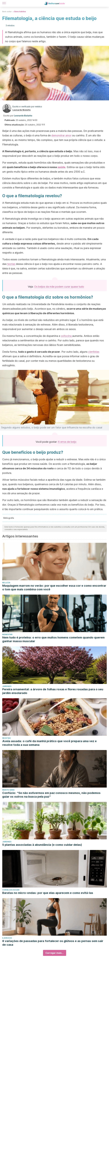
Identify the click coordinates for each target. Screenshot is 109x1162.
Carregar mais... (54, 952)
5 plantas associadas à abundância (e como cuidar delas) (42, 844)
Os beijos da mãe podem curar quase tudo (59, 286)
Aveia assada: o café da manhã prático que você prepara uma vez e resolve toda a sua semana (49, 742)
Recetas (6, 738)
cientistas (93, 351)
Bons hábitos (20, 11)
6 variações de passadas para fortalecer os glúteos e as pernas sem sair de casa (52, 942)
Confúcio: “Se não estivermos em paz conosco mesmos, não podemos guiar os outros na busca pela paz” (51, 794)
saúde (61, 167)
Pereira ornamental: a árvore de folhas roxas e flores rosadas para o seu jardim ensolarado (52, 691)
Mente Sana (8, 790)
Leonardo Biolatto (21, 110)
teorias (11, 263)
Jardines (6, 686)
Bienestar (7, 634)
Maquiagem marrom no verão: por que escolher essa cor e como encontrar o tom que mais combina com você (54, 587)
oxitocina (66, 335)
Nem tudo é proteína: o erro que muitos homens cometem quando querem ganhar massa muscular (53, 639)
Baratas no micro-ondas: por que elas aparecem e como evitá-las (47, 893)
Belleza (6, 583)
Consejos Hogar (10, 890)
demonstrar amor (61, 135)
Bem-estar (7, 11)
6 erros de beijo (67, 441)
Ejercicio (7, 938)
